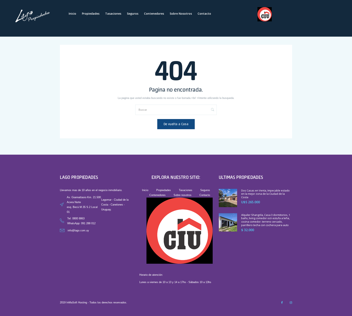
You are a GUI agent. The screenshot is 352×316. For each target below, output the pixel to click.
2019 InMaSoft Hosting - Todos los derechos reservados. (93, 302)
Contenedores (154, 13)
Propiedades (90, 13)
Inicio (72, 13)
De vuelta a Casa (176, 124)
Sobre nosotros (181, 13)
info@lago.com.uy (78, 230)
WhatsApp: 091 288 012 (81, 223)
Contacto (204, 13)
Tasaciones (113, 13)
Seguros (132, 13)
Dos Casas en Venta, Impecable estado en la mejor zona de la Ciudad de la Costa (265, 194)
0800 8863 (78, 218)
